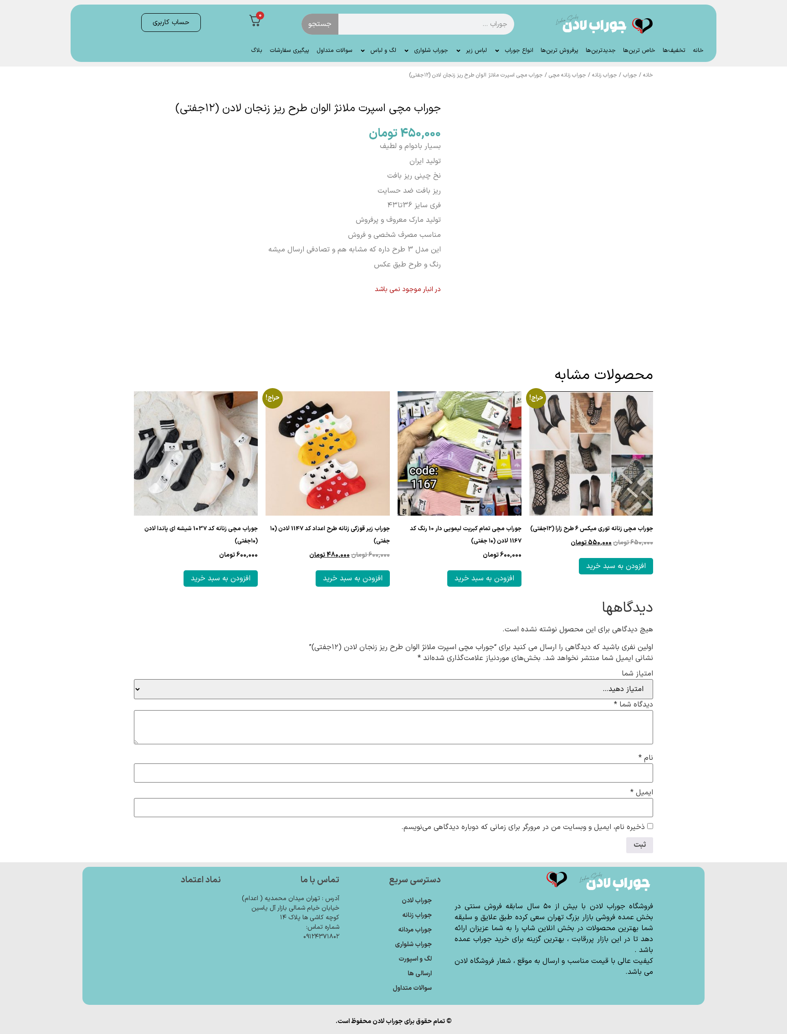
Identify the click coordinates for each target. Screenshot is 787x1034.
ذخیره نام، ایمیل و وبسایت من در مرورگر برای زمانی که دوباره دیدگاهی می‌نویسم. (523, 827)
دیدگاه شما (633, 704)
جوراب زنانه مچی (567, 75)
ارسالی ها (420, 973)
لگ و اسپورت (415, 959)
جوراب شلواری (431, 50)
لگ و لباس (383, 50)
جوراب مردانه (415, 930)
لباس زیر (476, 50)
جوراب (630, 75)
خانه (698, 50)
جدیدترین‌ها (601, 50)
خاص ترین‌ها (639, 50)
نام (646, 758)
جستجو (320, 24)
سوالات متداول (335, 50)
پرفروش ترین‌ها (559, 50)
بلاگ (256, 50)
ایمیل (641, 792)
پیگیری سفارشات (289, 50)
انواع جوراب (519, 50)
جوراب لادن (417, 901)
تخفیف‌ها (674, 50)
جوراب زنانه (604, 75)
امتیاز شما (637, 673)
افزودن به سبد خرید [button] (616, 566)
